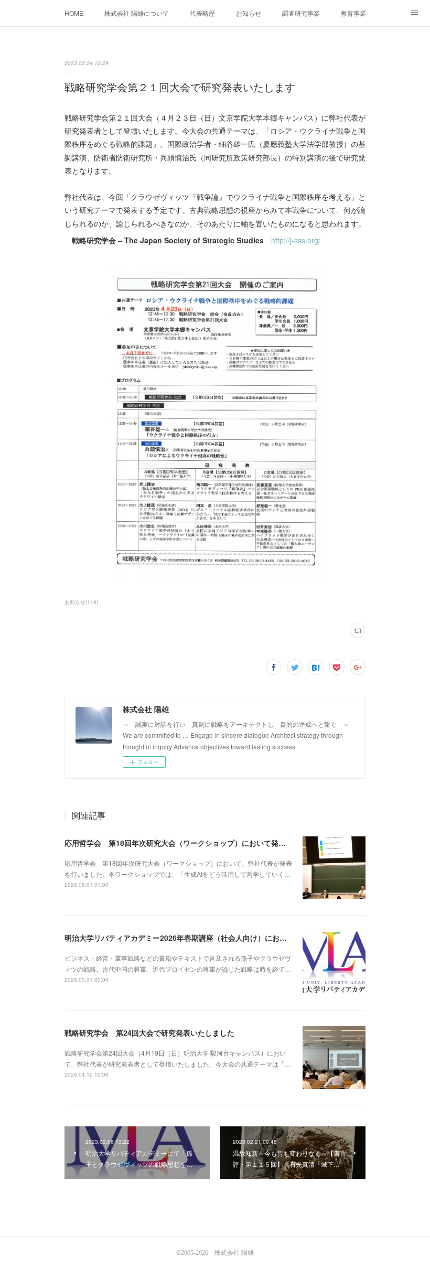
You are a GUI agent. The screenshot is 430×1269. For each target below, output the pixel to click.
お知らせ (248, 12)
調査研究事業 (301, 12)
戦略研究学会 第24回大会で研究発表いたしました (149, 1032)
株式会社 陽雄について (136, 12)
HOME (73, 12)
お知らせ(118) (81, 602)
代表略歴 (202, 12)
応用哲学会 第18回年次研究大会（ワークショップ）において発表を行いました (197, 842)
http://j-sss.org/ (295, 240)
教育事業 (353, 12)
